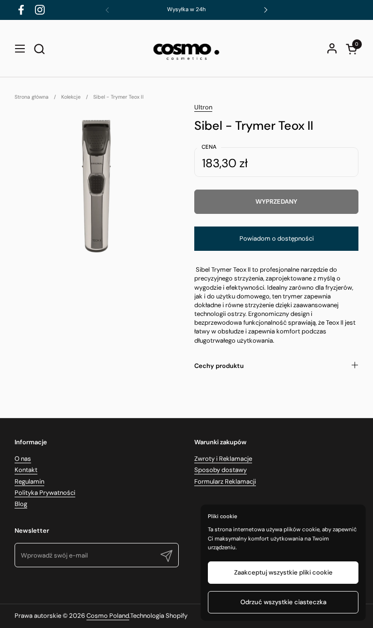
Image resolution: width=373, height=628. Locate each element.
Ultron (203, 107)
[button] (39, 49)
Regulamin (29, 481)
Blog (21, 504)
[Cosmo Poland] (186, 48)
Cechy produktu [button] (219, 366)
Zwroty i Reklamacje (223, 458)
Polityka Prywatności (45, 492)
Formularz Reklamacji (225, 481)
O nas (23, 458)
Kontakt (26, 470)
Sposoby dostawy (220, 470)
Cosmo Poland (107, 615)
